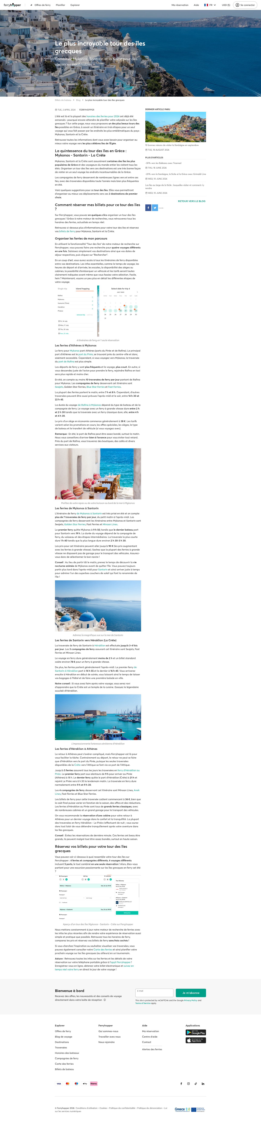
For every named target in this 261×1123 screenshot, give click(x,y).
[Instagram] (188, 1084)
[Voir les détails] (105, 1000)
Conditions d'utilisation (86, 1108)
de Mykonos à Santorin (89, 513)
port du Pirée (85, 354)
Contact (146, 1042)
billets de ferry (67, 231)
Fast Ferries (114, 386)
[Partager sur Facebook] (148, 207)
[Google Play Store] (196, 1032)
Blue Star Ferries (96, 386)
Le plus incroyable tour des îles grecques (104, 100)
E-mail (140, 991)
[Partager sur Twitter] (155, 207)
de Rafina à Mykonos (89, 404)
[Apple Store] (196, 1040)
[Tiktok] (196, 1084)
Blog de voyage (63, 1036)
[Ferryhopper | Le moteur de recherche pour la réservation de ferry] (12, 5)
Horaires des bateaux (67, 1052)
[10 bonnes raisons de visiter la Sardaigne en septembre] (175, 127)
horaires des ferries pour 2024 (103, 116)
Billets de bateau (63, 100)
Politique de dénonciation (149, 1108)
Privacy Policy (190, 1000)
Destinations (62, 1042)
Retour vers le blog (192, 201)
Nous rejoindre (106, 1042)
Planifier (60, 4)
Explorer (75, 4)
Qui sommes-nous (108, 1031)
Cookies (103, 1108)
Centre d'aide (149, 1036)
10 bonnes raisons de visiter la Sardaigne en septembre (172, 145)
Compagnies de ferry (66, 1058)
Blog (78, 100)
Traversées (61, 1047)
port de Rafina (66, 361)
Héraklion (99, 645)
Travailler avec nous (109, 1036)
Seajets (59, 386)
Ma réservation (180, 4)
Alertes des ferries (152, 1049)
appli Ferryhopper (121, 962)
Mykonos (74, 350)
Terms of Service (142, 1003)
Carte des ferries (102, 949)
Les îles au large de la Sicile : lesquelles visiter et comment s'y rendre (174, 187)
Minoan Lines (110, 524)
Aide (196, 4)
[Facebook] (181, 1084)
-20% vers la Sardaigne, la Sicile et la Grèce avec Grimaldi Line (175, 174)
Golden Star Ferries (74, 524)
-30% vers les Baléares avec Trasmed (163, 163)
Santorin (103, 569)
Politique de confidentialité (122, 1108)
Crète (77, 764)
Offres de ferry (42, 4)
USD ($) (226, 4)
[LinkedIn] (203, 1084)
